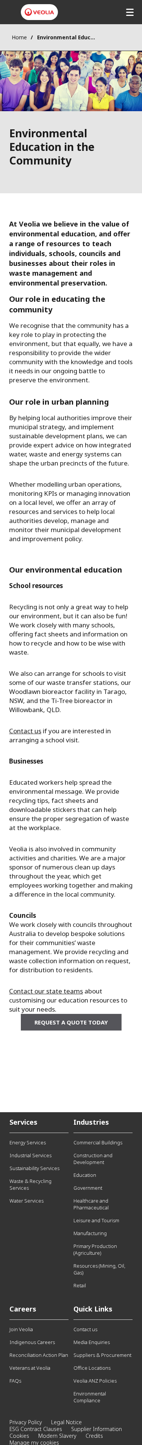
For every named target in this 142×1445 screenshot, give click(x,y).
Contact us (25, 730)
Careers (22, 1308)
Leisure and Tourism (96, 1220)
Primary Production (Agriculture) (95, 1249)
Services (23, 1122)
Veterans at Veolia (29, 1367)
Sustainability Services (34, 1168)
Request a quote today (71, 1022)
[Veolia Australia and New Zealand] (39, 12)
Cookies (19, 1435)
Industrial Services (30, 1155)
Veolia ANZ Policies (95, 1380)
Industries (91, 1122)
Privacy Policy (25, 1422)
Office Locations (92, 1367)
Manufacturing (90, 1233)
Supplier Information (96, 1429)
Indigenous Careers (32, 1342)
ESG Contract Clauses (35, 1429)
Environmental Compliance (89, 1397)
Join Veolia (21, 1329)
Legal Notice (66, 1422)
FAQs (15, 1380)
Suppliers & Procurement (102, 1355)
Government (87, 1187)
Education (84, 1175)
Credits (94, 1435)
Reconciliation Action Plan (38, 1355)
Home (19, 37)
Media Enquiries (91, 1342)
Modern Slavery (57, 1435)
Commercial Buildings (97, 1142)
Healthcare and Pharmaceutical (91, 1204)
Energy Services (27, 1142)
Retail (79, 1285)
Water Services (26, 1200)
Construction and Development (92, 1159)
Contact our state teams (46, 991)
